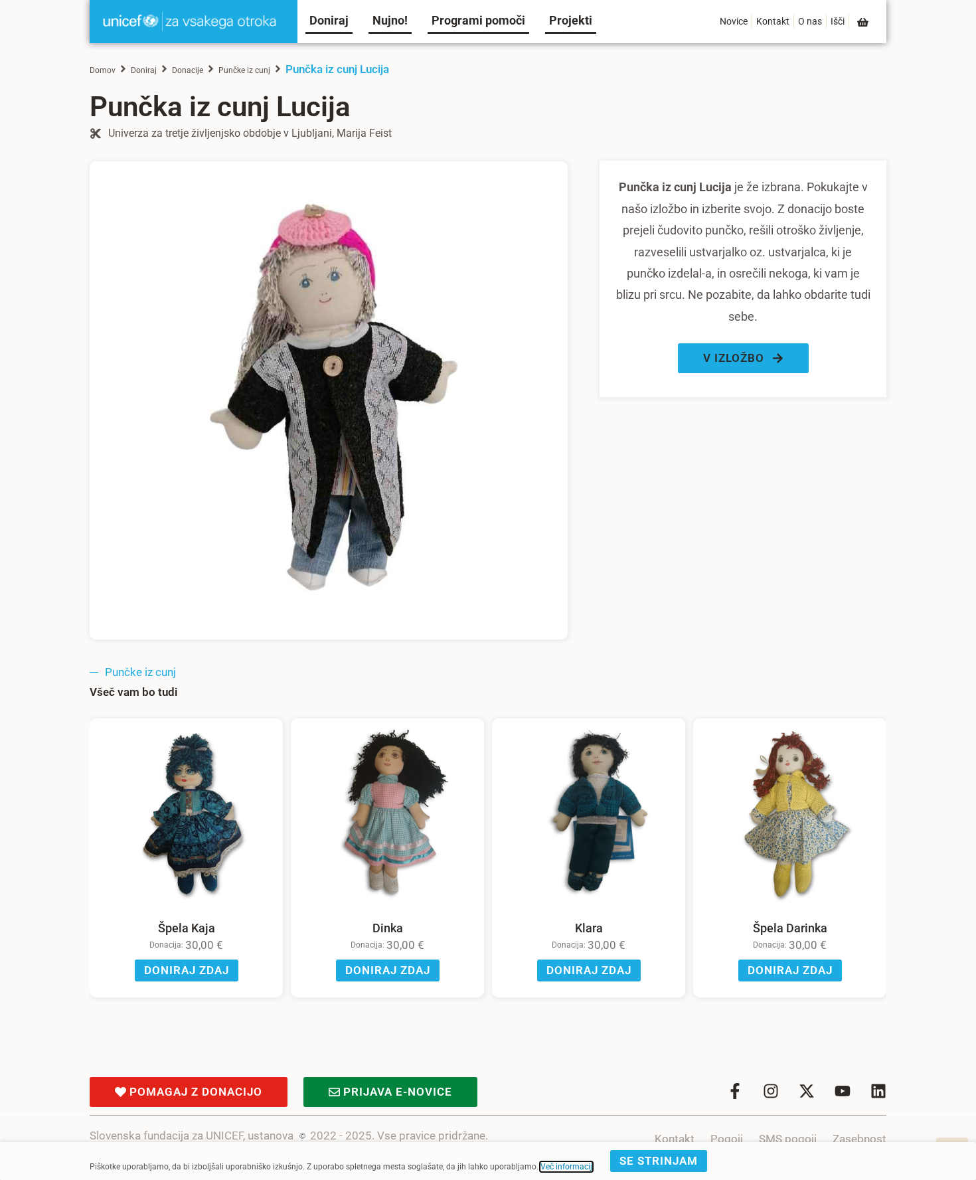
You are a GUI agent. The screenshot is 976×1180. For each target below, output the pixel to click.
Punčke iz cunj (244, 70)
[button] (743, 358)
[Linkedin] (878, 1091)
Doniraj (144, 70)
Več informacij (566, 1166)
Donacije (187, 70)
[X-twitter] (807, 1091)
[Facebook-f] (735, 1091)
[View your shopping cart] (863, 22)
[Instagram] (771, 1091)
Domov (103, 70)
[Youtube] (843, 1091)
